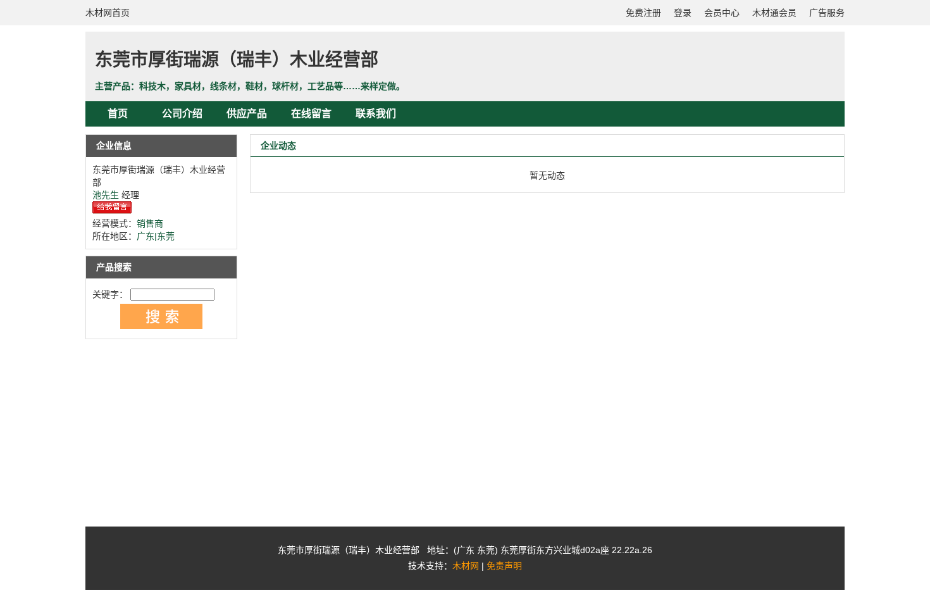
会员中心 (722, 13)
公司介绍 (182, 113)
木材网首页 (107, 13)
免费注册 (643, 13)
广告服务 (827, 13)
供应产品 (246, 113)
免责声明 (504, 566)
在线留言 (311, 113)
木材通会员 (774, 13)
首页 (118, 113)
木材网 (465, 566)
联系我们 (376, 113)
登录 (682, 13)
